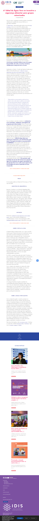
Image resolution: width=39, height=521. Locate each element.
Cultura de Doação (6, 492)
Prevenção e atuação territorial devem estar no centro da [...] (18, 461)
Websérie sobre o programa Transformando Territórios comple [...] (19, 398)
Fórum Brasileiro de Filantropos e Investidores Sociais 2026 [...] (18, 367)
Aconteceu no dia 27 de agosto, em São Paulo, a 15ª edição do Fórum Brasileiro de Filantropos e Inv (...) (18, 372)
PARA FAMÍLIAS (6, 481)
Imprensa (4, 497)
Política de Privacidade (6, 494)
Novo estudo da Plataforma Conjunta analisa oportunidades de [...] (19, 430)
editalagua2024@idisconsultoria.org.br (13, 220)
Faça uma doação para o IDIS (7, 499)
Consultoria (5, 480)
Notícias (19, 335)
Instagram (15, 325)
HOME (19, 334)
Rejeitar (26, 518)
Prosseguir (20, 518)
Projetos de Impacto (6, 485)
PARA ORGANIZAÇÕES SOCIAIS (8, 483)
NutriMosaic (27, 323)
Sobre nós (15, 478)
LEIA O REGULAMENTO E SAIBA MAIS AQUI (19, 168)
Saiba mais (13, 376)
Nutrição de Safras (20, 323)
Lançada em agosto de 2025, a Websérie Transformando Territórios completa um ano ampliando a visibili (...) (18, 404)
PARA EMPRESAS (6, 482)
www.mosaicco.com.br (23, 322)
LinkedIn (19, 325)
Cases (19, 337)
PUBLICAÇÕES (19, 338)
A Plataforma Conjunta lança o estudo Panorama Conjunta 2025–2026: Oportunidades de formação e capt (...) (18, 435)
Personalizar (33, 518)
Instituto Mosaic (10, 25)
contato (6, 501)
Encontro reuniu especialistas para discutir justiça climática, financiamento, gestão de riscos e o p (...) (18, 467)
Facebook (11, 325)
